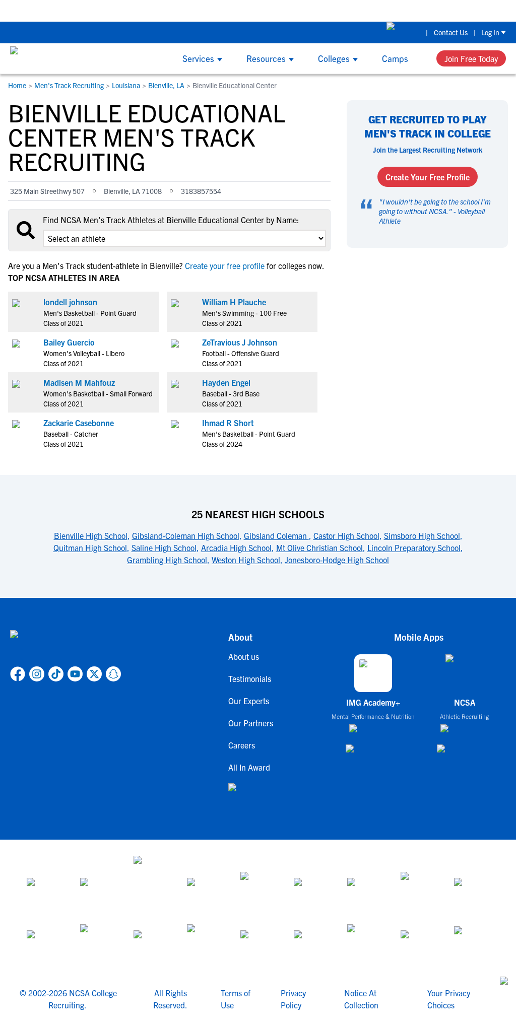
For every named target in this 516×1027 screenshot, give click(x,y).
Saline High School (164, 547)
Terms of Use (235, 999)
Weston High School (246, 560)
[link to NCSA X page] (94, 673)
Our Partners (250, 723)
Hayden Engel (226, 382)
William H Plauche (234, 302)
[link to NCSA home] (65, 646)
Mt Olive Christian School (319, 547)
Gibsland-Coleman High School (185, 535)
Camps (395, 58)
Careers (241, 745)
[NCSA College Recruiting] (48, 58)
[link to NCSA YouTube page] (75, 673)
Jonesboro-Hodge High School (337, 560)
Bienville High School (90, 535)
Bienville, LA (166, 85)
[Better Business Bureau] (364, 942)
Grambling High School (167, 560)
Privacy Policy (293, 999)
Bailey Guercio (69, 342)
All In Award (249, 767)
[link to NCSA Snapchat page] (113, 673)
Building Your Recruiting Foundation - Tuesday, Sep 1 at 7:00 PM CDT (215, 10)
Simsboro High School (422, 535)
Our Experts (248, 701)
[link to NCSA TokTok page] (55, 673)
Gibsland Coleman (276, 535)
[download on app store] (373, 732)
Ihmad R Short (228, 423)
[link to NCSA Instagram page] (36, 673)
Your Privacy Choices (448, 999)
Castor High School (346, 535)
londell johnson (70, 302)
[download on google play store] (373, 753)
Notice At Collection (361, 999)
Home (17, 85)
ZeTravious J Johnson (239, 342)
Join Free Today (471, 58)
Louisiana (126, 85)
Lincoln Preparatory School (414, 547)
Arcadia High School (236, 547)
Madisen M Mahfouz (79, 382)
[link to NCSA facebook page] (17, 673)
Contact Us (451, 32)
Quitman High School (90, 547)
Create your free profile (225, 265)
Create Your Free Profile (427, 177)
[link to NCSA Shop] (403, 32)
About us (243, 656)
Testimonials (249, 678)
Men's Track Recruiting (69, 85)
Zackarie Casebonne (78, 423)
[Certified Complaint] (471, 942)
